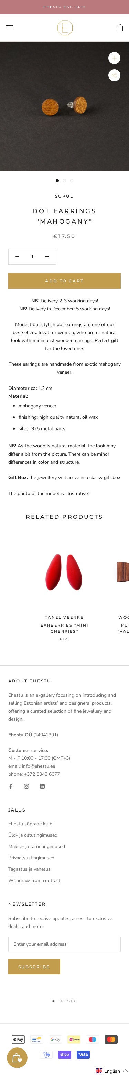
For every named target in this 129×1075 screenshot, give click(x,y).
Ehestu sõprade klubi (30, 823)
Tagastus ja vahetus (29, 869)
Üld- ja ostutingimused (32, 835)
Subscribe (34, 966)
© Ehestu (64, 1001)
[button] (112, 1071)
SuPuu (64, 196)
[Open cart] (120, 27)
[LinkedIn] (42, 786)
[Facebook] (10, 786)
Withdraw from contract (34, 880)
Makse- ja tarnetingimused (36, 846)
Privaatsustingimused (31, 858)
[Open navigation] (9, 27)
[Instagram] (26, 786)
